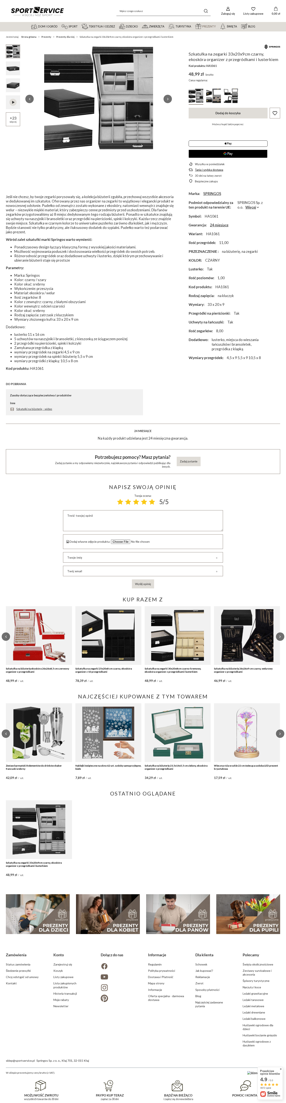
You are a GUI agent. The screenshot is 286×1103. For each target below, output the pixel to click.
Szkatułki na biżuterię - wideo (34, 409)
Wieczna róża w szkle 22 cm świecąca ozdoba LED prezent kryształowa (246, 767)
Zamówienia (16, 954)
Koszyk (58, 970)
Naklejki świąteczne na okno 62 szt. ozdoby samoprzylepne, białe (108, 767)
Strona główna (28, 36)
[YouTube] (119, 977)
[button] (29, 99)
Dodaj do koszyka (228, 113)
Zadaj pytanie (188, 461)
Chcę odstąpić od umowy (22, 977)
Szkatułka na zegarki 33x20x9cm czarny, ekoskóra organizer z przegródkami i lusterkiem (34, 864)
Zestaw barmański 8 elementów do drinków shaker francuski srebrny (34, 767)
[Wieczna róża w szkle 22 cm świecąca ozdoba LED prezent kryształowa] (247, 732)
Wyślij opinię (143, 584)
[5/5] (152, 502)
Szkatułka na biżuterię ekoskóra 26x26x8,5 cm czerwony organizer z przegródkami (37, 670)
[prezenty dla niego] (178, 914)
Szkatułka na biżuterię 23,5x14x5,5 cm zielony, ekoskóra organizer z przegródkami (176, 767)
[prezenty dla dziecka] (38, 914)
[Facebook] (119, 966)
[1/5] (120, 502)
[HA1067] (231, 96)
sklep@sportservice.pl (20, 1060)
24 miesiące (219, 225)
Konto (58, 954)
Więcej (250, 207)
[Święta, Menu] (239, 26)
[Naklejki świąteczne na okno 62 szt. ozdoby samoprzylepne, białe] (108, 732)
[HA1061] (196, 96)
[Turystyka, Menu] (193, 26)
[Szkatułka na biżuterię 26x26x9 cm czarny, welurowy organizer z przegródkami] (247, 635)
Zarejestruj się (62, 964)
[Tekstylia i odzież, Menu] (117, 26)
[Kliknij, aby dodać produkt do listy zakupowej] (275, 113)
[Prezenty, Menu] (217, 26)
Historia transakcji (65, 993)
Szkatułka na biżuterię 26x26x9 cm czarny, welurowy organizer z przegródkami (243, 670)
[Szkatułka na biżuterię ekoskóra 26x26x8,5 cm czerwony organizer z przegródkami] (39, 635)
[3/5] (136, 502)
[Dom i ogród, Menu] (59, 26)
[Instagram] (119, 988)
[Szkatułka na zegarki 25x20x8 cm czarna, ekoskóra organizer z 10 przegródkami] (108, 635)
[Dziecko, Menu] (140, 26)
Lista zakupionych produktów (64, 985)
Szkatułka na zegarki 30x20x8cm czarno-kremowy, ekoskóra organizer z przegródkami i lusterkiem (173, 670)
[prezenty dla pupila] (248, 914)
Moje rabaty (61, 1000)
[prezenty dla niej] (108, 914)
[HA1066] (213, 96)
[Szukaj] (206, 11)
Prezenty (46, 36)
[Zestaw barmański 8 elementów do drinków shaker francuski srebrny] (39, 732)
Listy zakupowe (63, 977)
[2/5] (128, 502)
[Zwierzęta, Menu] (166, 26)
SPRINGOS (212, 193)
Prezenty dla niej (65, 36)
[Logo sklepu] (37, 11)
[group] (98, 98)
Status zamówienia (18, 964)
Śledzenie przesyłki (18, 970)
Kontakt (11, 983)
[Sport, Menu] (80, 26)
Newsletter (60, 1006)
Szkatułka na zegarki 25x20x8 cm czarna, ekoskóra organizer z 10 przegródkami (103, 670)
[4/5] (144, 502)
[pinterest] (119, 998)
